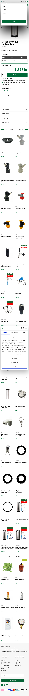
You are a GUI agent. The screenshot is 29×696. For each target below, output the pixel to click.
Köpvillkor (3, 660)
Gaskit (2, 293)
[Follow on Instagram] (4, 685)
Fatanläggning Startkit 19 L (21, 519)
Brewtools (17, 605)
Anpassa (13, 362)
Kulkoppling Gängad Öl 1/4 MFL (7, 181)
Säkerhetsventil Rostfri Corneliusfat (20, 435)
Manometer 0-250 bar (20, 636)
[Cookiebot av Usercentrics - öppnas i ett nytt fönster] (20, 328)
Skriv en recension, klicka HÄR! (9, 99)
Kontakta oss (3, 670)
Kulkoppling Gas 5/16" (20, 208)
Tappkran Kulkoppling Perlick (20, 265)
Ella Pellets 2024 (5, 579)
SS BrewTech (17, 291)
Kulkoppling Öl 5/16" (6, 236)
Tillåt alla (14, 358)
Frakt (2, 659)
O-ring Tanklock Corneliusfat (5, 520)
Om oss (16, 659)
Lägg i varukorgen (17, 74)
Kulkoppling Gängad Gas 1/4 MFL (21, 152)
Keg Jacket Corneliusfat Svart (20, 322)
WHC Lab (3, 633)
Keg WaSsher (18, 293)
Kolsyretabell (18, 665)
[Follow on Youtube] (7, 685)
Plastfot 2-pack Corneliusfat (4, 435)
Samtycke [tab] (5, 332)
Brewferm (3, 262)
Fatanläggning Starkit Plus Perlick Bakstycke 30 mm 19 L (7, 548)
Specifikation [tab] (5, 109)
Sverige (4, 1)
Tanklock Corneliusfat (20, 406)
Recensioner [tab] (5, 113)
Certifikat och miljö (5, 665)
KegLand (16, 206)
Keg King (3, 150)
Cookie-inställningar (5, 667)
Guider (16, 660)
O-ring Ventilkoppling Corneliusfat (6, 491)
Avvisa (14, 366)
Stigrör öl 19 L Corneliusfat (21, 378)
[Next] (27, 27)
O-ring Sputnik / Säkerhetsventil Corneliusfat (18, 491)
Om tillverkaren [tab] (6, 122)
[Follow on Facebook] (2, 685)
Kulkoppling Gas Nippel (20, 180)
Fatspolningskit (4, 321)
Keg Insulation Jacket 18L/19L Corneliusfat (6, 265)
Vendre (17, 682)
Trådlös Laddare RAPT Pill (7, 607)
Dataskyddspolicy (4, 668)
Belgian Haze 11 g (5, 636)
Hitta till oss (17, 662)
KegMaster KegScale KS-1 (7, 152)
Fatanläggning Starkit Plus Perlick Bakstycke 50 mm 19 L (21, 548)
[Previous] (1, 27)
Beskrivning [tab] (5, 105)
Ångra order (3, 663)
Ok (14, 21)
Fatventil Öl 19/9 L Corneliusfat (5, 378)
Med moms (23, 1)
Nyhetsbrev (17, 663)
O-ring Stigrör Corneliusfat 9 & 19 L (21, 463)
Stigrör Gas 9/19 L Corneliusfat (5, 407)
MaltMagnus (3, 291)
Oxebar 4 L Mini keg (19, 579)
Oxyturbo (17, 633)
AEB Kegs (4, 46)
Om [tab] (24, 332)
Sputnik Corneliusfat (6, 462)
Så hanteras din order (5, 662)
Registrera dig (13, 680)
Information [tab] (14, 332)
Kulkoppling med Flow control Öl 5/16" (20, 237)
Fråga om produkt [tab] (7, 118)
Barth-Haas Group (4, 577)
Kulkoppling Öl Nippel (6, 208)
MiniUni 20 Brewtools (20, 607)
